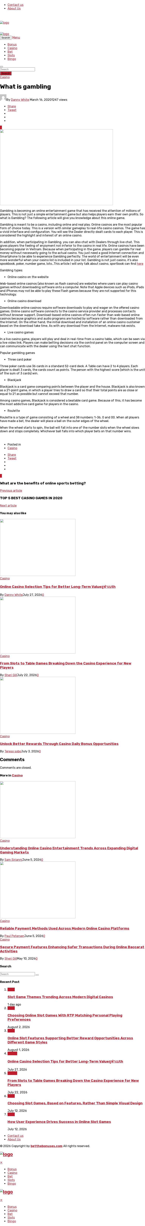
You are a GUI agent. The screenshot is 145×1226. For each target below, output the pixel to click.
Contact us (15, 5)
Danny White (20, 100)
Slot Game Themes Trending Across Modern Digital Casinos (60, 997)
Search (6, 73)
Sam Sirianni (13, 859)
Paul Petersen (14, 936)
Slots (11, 55)
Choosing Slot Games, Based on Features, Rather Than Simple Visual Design (75, 1103)
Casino (12, 48)
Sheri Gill (11, 675)
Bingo (12, 59)
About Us (14, 8)
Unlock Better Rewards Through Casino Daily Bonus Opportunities (59, 744)
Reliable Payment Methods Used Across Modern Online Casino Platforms (64, 928)
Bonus (12, 44)
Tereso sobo (13, 751)
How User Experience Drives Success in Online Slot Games (59, 1122)
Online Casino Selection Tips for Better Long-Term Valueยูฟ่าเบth (58, 587)
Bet (10, 52)
